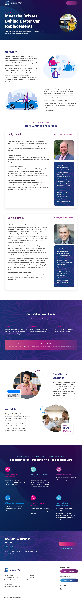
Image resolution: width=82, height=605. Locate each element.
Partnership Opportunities (67, 544)
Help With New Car (69, 580)
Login (58, 3)
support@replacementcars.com (13, 586)
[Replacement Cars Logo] (14, 3)
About (62, 3)
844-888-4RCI (8, 584)
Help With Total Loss (69, 571)
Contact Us (71, 3)
